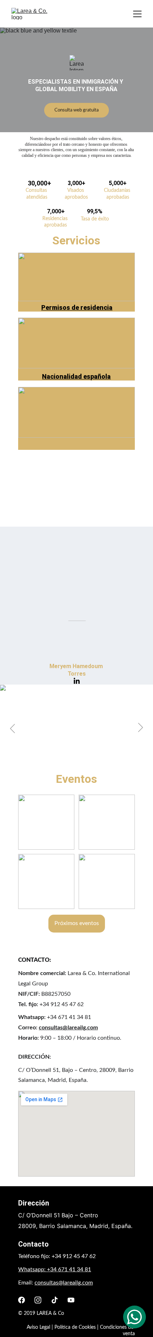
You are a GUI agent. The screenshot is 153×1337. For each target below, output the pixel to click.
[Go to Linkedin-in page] (47, 614)
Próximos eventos (76, 923)
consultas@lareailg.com (68, 1027)
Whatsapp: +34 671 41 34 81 (54, 1269)
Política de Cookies (75, 1327)
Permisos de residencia (76, 307)
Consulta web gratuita (76, 110)
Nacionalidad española (76, 376)
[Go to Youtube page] (71, 1300)
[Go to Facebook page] (21, 1300)
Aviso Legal (38, 1327)
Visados (76, 445)
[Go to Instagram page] (38, 1300)
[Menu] (137, 14)
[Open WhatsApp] (134, 1317)
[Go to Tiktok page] (54, 1300)
